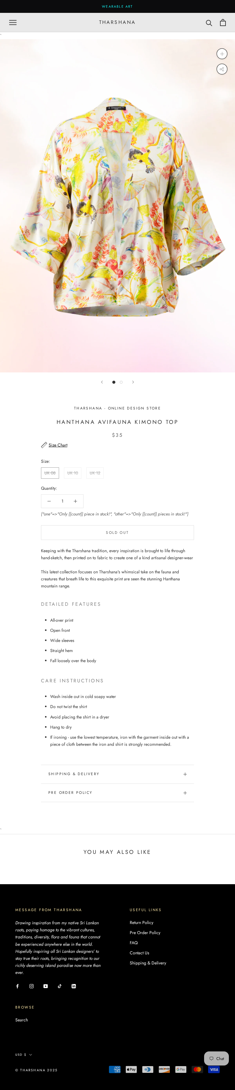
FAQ (134, 943)
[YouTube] (45, 985)
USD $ (21, 1054)
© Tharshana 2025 (36, 1070)
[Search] (209, 22)
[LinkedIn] (74, 985)
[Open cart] (223, 22)
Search (21, 1020)
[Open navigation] (13, 22)
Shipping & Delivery (74, 774)
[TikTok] (60, 985)
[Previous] (102, 382)
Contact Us (139, 953)
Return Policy (141, 922)
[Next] (133, 382)
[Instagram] (31, 985)
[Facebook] (17, 985)
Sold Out (117, 532)
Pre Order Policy (70, 792)
